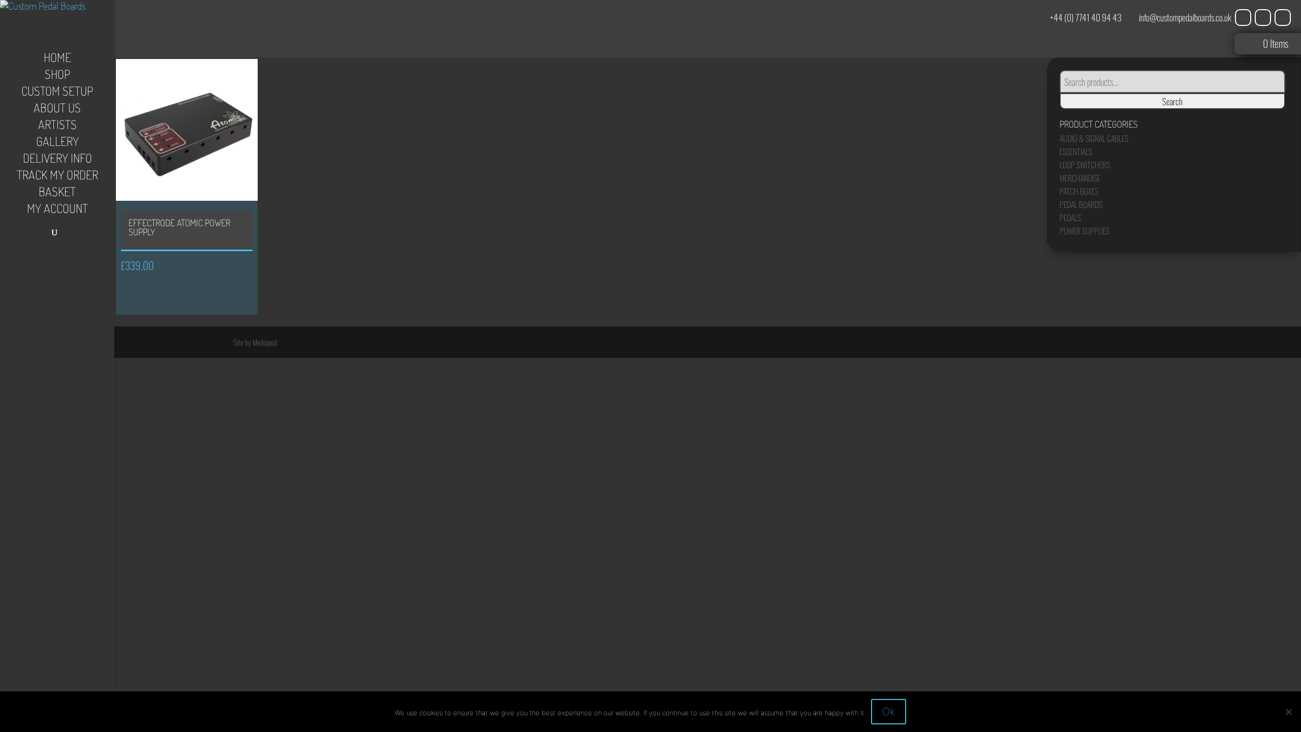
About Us (57, 109)
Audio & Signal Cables (1094, 138)
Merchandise (1080, 178)
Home (57, 59)
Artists (57, 126)
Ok (888, 712)
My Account (57, 210)
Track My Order (57, 176)
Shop (57, 76)
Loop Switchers (1085, 165)
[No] (1288, 712)
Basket (57, 193)
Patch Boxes (1079, 191)
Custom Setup (57, 93)
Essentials (1076, 151)
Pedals (1070, 217)
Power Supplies (1084, 231)
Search (1172, 101)
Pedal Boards (1081, 204)
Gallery (57, 143)
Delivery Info (57, 160)
